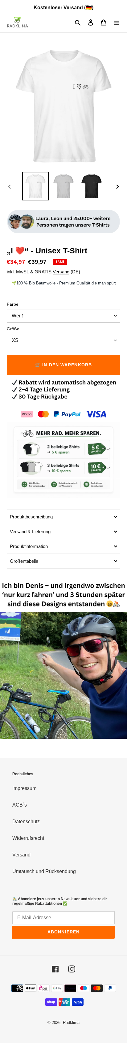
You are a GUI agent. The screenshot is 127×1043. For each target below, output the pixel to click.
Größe (13, 328)
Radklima (71, 1022)
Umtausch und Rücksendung (44, 871)
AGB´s (19, 804)
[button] (63, 516)
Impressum (24, 788)
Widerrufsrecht (28, 838)
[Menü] (116, 22)
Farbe (12, 304)
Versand (61, 271)
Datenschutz (26, 821)
